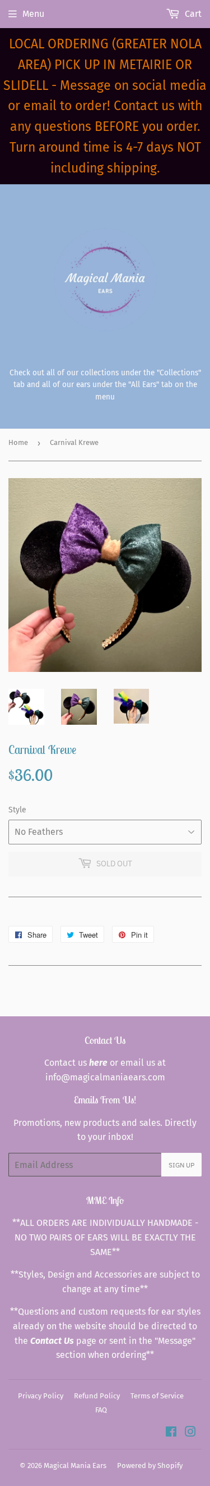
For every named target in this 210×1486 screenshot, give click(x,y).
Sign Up (181, 1165)
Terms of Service (157, 1396)
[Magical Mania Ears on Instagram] (190, 1433)
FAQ (101, 1410)
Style (17, 810)
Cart (192, 13)
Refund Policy (97, 1396)
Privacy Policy (40, 1396)
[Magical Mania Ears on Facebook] (171, 1433)
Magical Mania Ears (75, 1465)
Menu (33, 13)
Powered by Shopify (150, 1465)
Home (18, 442)
